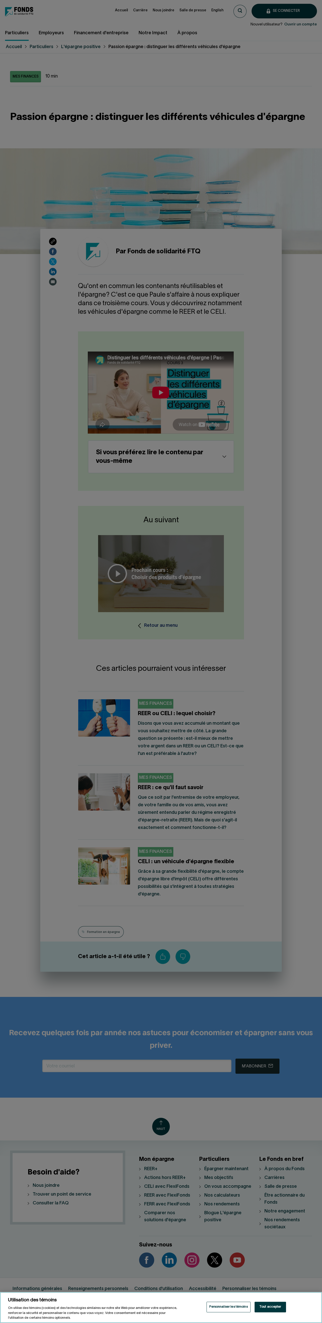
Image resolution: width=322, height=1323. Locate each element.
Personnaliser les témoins (228, 1306)
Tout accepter (270, 1306)
